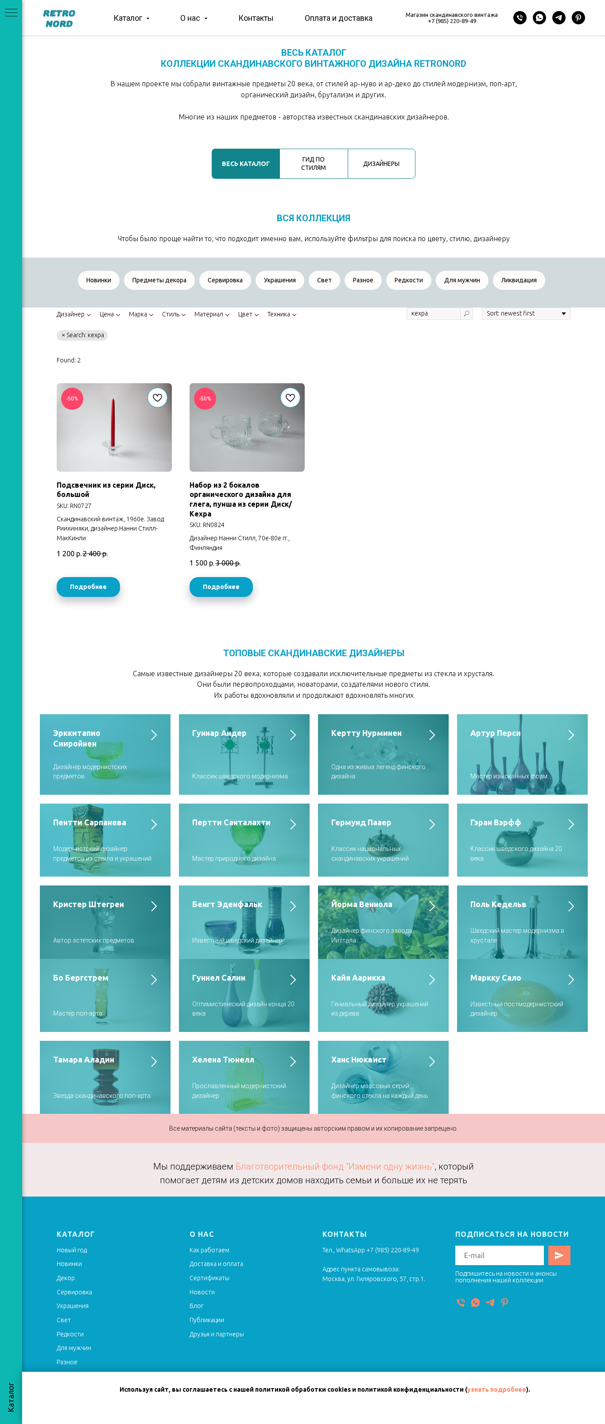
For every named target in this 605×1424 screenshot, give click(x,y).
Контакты (256, 18)
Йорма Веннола (361, 904)
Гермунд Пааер (361, 822)
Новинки (98, 280)
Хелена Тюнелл (223, 1059)
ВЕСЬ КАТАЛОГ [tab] (246, 163)
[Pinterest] (578, 17)
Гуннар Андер (219, 732)
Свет (324, 280)
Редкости (409, 280)
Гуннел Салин (218, 977)
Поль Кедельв (498, 904)
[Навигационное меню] (11, 13)
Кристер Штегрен (88, 904)
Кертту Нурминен (366, 732)
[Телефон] (520, 17)
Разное (363, 280)
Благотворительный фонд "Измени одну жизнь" (335, 1166)
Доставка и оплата (216, 1263)
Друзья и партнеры (217, 1334)
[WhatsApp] (539, 17)
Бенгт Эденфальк (227, 904)
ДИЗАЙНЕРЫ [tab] (381, 163)
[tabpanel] (313, 224)
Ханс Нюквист (359, 1059)
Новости (202, 1292)
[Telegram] (559, 17)
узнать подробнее (496, 1389)
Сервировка (225, 280)
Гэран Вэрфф (495, 822)
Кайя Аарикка (358, 977)
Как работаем (209, 1250)
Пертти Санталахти (231, 822)
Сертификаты (209, 1278)
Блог (196, 1305)
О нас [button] (191, 18)
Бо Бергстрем (81, 977)
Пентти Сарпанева (89, 822)
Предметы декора (159, 280)
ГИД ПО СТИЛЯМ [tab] (313, 163)
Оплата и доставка (338, 18)
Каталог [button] (128, 18)
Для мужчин (462, 280)
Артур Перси (495, 732)
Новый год (72, 1250)
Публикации (207, 1320)
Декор (66, 1278)
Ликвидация (519, 280)
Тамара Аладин (83, 1059)
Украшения (280, 280)
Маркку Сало (495, 977)
